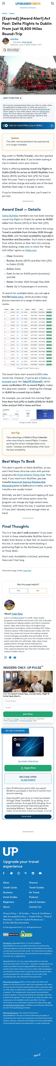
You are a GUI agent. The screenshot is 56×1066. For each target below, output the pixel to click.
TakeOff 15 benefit (32, 382)
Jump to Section (11, 98)
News (12, 14)
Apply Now (30, 768)
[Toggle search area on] (52, 3)
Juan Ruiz (14, 39)
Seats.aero (17, 297)
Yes (18, 591)
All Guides (24, 914)
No (37, 591)
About (6, 907)
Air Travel (34, 893)
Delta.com (30, 250)
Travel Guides (36, 888)
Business (8, 893)
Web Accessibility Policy (14, 917)
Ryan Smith (27, 42)
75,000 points (28, 780)
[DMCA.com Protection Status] (11, 934)
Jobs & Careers (37, 902)
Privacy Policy (9, 914)
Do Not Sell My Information (16, 923)
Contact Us (35, 907)
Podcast (33, 897)
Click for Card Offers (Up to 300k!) (25, 126)
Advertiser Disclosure (28, 8)
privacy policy (13, 721)
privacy (16, 719)
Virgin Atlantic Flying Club (31, 475)
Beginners (8, 902)
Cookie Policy (35, 917)
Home (4, 14)
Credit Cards (10, 888)
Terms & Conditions (40, 914)
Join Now (28, 714)
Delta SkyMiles (10, 216)
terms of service (27, 721)
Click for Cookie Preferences (29, 920)
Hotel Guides (10, 897)
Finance (33, 883)
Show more (26, 816)
